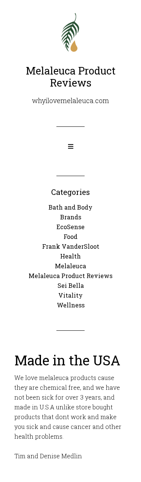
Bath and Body (70, 207)
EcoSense (70, 227)
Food (70, 236)
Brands (70, 217)
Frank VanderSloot (70, 246)
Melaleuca (70, 266)
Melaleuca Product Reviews (70, 276)
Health (70, 256)
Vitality (70, 295)
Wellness (71, 305)
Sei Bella (71, 285)
